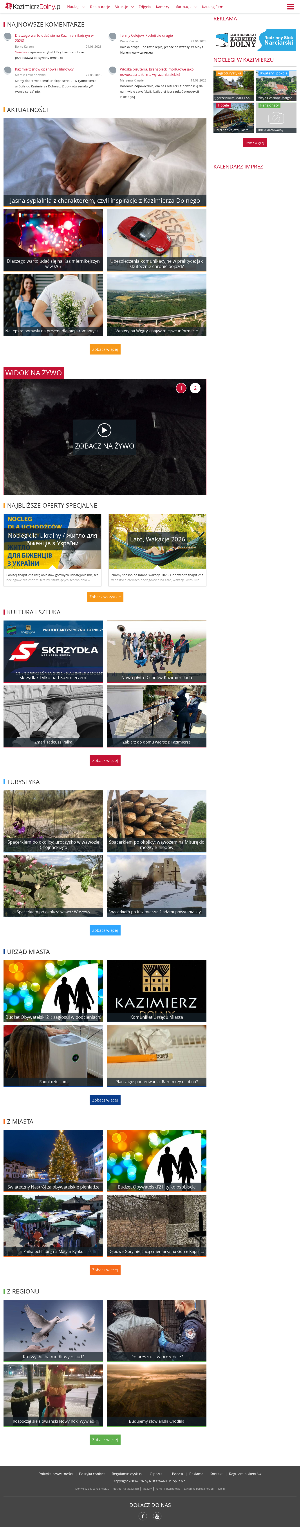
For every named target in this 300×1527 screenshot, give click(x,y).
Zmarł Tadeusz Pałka (53, 742)
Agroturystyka (229, 73)
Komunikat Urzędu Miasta (156, 1017)
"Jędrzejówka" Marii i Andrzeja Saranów (233, 98)
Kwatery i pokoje (273, 73)
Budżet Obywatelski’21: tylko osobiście (157, 1187)
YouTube (157, 1516)
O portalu (158, 1473)
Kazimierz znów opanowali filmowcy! (44, 69)
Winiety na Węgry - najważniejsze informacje (157, 331)
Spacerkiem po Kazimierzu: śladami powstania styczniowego (156, 912)
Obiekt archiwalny (270, 130)
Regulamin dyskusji (127, 1473)
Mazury (147, 1488)
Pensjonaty (269, 105)
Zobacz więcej (105, 349)
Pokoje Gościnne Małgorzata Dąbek (276, 98)
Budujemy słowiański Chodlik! (156, 1421)
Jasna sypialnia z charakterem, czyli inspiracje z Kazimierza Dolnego (105, 200)
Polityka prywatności (56, 1473)
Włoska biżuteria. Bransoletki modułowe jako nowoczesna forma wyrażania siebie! (157, 72)
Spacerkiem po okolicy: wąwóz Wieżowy (53, 912)
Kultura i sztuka (34, 612)
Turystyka (23, 782)
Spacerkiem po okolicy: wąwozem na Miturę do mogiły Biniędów (156, 844)
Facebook (143, 1516)
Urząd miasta (28, 952)
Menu (290, 6)
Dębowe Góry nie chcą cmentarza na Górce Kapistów (156, 1251)
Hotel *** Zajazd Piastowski (233, 130)
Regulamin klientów (245, 1473)
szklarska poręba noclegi (199, 1488)
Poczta (177, 1473)
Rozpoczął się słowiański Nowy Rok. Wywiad (53, 1421)
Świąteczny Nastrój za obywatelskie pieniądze (53, 1187)
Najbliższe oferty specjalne (52, 505)
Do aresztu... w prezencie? (156, 1357)
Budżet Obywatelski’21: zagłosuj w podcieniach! (53, 1017)
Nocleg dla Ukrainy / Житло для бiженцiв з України (52, 539)
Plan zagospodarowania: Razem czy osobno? (157, 1081)
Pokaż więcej (255, 143)
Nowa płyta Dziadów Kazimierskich (156, 677)
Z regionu (23, 1291)
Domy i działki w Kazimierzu (92, 1488)
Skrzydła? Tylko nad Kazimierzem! (53, 677)
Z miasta (20, 1121)
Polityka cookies (92, 1473)
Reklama (196, 1473)
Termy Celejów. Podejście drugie (146, 35)
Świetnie (21, 52)
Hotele (223, 105)
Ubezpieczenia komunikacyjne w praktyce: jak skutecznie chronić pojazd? (156, 263)
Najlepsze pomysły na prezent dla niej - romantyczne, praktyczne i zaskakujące (53, 331)
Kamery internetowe (167, 1488)
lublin (221, 1488)
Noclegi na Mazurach (126, 1488)
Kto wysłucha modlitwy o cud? (53, 1357)
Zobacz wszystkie (105, 596)
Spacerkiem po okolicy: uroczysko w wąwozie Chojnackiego (53, 844)
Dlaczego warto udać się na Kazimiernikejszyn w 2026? (53, 263)
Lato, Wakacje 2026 (157, 539)
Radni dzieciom (53, 1081)
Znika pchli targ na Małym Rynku (53, 1251)
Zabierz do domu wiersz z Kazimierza (157, 742)
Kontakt (216, 1473)
